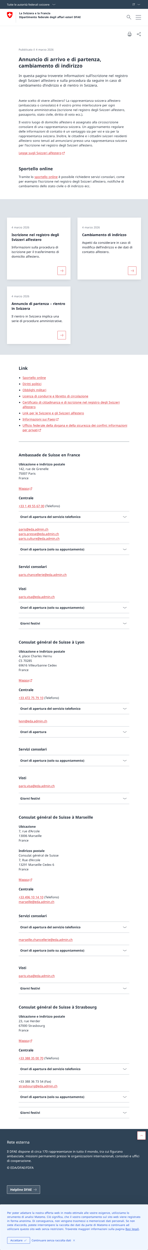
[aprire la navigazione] (138, 17)
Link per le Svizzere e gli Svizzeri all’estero (53, 413)
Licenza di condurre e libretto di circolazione (55, 396)
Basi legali (132, 1229)
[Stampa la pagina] (129, 34)
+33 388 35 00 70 (31, 1058)
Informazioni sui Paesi (39, 419)
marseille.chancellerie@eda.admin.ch (46, 940)
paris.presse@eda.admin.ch (39, 534)
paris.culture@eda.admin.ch (39, 538)
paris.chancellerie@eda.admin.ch (43, 575)
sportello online (46, 177)
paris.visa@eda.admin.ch (37, 597)
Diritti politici (32, 384)
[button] (141, 1135)
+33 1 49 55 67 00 (31, 506)
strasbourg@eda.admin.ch (38, 1086)
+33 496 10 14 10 (31, 897)
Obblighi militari (34, 390)
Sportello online (34, 378)
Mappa (24, 488)
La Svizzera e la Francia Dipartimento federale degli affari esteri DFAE (50, 15)
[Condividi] (138, 34)
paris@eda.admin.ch (33, 529)
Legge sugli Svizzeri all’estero (40, 153)
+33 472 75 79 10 (31, 698)
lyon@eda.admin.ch (33, 721)
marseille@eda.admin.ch (36, 902)
